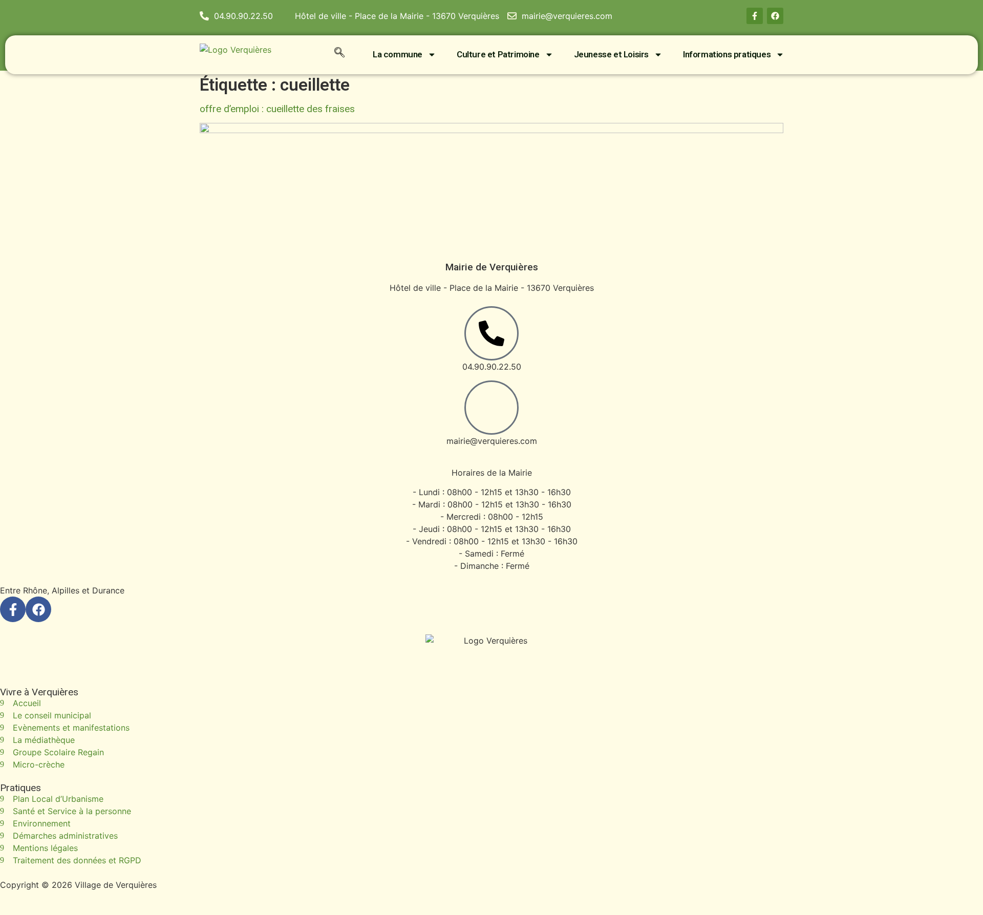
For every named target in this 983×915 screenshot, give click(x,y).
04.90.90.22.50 (491, 366)
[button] (339, 54)
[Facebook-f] (754, 16)
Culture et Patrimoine (498, 54)
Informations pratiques (727, 54)
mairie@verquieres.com (491, 441)
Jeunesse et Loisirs (611, 54)
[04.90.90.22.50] (491, 333)
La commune (397, 54)
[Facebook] (775, 16)
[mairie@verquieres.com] (491, 407)
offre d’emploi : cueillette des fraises (277, 109)
